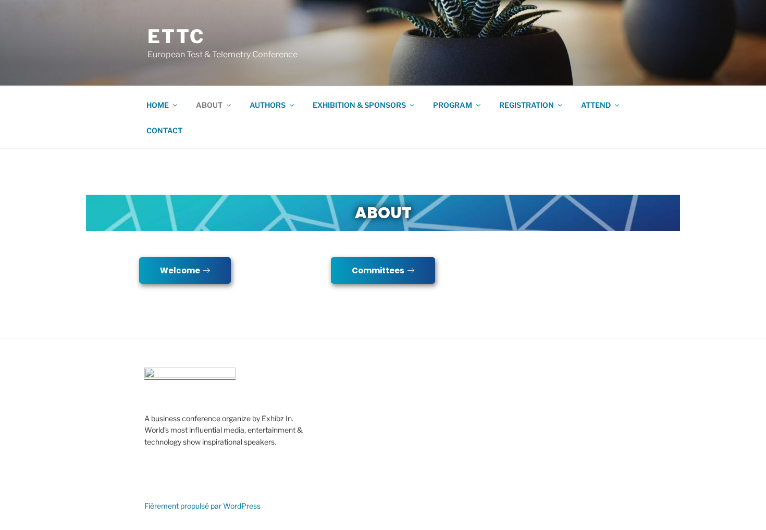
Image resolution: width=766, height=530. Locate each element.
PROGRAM (452, 104)
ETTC (176, 36)
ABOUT (209, 104)
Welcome (180, 270)
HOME (157, 104)
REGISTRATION (526, 104)
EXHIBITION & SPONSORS (359, 104)
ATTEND (596, 104)
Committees (378, 270)
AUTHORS (268, 104)
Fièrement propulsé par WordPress (202, 505)
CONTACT (164, 130)
